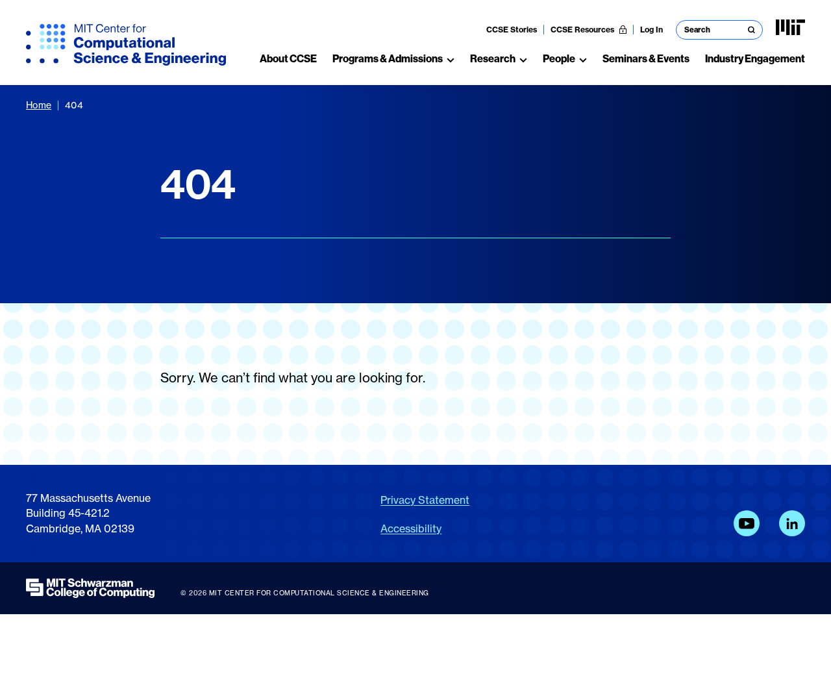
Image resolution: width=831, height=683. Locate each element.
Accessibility (410, 528)
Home (38, 104)
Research (492, 59)
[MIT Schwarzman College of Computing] (90, 588)
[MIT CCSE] (126, 45)
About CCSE (288, 59)
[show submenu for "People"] (583, 59)
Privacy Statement (424, 499)
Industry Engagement (755, 59)
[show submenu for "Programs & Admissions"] (450, 59)
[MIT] (790, 27)
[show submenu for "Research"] (523, 59)
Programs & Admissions (387, 59)
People (559, 59)
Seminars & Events (645, 59)
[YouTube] (747, 523)
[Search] (751, 29)
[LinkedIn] (792, 523)
